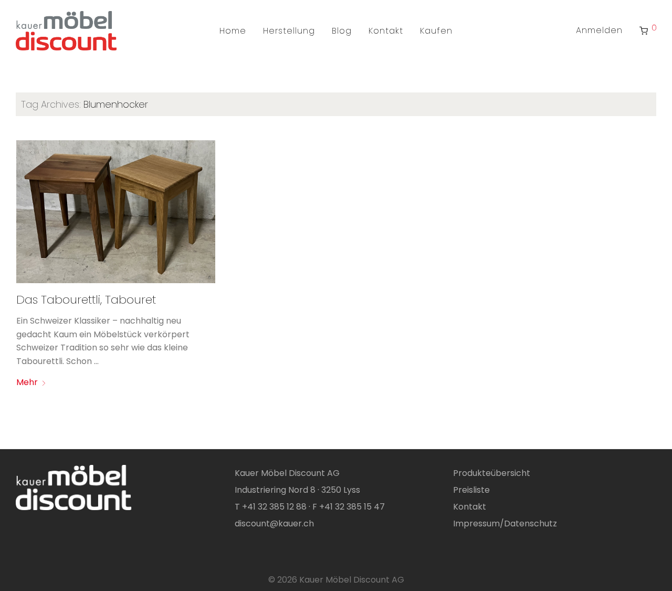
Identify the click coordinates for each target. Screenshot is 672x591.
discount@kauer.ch (274, 523)
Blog (342, 31)
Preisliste (471, 490)
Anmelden (599, 30)
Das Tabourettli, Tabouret (86, 300)
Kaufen (436, 31)
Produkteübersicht (491, 473)
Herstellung (289, 31)
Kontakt (386, 31)
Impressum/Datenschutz (505, 523)
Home (232, 31)
